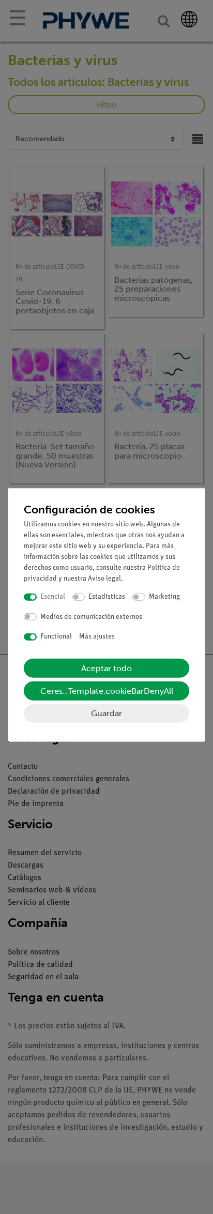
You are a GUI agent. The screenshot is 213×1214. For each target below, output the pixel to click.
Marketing (164, 597)
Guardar (106, 713)
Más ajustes (97, 637)
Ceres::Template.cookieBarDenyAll (106, 690)
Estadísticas (106, 597)
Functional (56, 637)
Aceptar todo (106, 668)
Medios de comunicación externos (91, 616)
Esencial (52, 597)
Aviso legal (104, 579)
